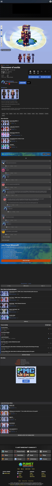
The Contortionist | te (13, 429)
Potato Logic (4, 229)
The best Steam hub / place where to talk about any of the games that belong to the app (20, 346)
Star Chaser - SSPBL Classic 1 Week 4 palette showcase (20, 297)
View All (26, 321)
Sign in (48, 154)
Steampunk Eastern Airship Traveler (17, 138)
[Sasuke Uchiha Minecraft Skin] (5, 317)
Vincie (3, 115)
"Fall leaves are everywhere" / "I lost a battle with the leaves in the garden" (23, 411)
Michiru (3, 215)
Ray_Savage (13, 141)
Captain (10, 113)
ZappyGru (12, 419)
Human (7, 65)
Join (44, 154)
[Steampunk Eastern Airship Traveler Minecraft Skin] (5, 140)
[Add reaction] (8, 166)
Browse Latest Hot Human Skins (26, 435)
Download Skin (35, 77)
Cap (7, 113)
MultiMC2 (13, 129)
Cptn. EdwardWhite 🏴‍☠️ (14, 120)
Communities (3, 333)
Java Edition (6, 343)
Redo (25, 113)
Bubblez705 (13, 407)
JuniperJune (13, 431)
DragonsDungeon (9, 81)
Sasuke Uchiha (12, 315)
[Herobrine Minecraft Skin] (5, 146)
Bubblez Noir (11, 405)
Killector (12, 123)
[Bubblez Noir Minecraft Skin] (5, 407)
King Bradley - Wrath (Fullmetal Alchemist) (17, 303)
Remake (29, 113)
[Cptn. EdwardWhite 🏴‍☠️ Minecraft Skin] (5, 122)
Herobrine (12, 144)
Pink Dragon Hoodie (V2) (15, 132)
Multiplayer (13, 338)
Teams (8, 333)
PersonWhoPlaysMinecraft (15, 135)
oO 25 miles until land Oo (6, 99)
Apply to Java (46, 77)
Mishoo (3, 182)
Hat (17, 113)
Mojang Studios (21, 484)
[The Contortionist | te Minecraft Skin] (5, 431)
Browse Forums (26, 354)
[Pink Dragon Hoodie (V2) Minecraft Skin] (5, 134)
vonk (3, 87)
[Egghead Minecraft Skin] (5, 419)
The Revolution (4, 327)
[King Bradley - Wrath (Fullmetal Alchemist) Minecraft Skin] (5, 305)
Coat (15, 113)
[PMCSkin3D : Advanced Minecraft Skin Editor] (26, 383)
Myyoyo (48, 343)
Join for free (26, 260)
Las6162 (48, 338)
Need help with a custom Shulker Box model (10, 341)
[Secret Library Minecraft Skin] (5, 425)
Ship (37, 113)
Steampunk (41, 113)
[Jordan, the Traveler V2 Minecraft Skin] (5, 128)
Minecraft (12, 484)
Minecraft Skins (24, 283)
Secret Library (12, 423)
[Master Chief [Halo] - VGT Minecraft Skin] (5, 311)
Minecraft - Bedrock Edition (5, 338)
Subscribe (22, 82)
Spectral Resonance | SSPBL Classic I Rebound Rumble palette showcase (23, 291)
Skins (4, 65)
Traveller (46, 113)
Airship (3, 113)
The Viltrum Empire (5, 332)
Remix (33, 113)
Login (30, 262)
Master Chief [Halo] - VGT (14, 309)
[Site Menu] (1, 1)
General (7, 352)
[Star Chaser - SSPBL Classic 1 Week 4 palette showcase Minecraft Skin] (5, 299)
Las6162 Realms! (5, 337)
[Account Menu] (50, 1)
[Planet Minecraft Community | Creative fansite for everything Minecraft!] (26, 464)
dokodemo (12, 425)
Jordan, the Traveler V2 (14, 126)
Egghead (11, 417)
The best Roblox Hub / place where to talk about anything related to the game (17, 351)
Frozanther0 (13, 147)
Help (2, 343)
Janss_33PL (13, 413)
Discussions (3, 352)
